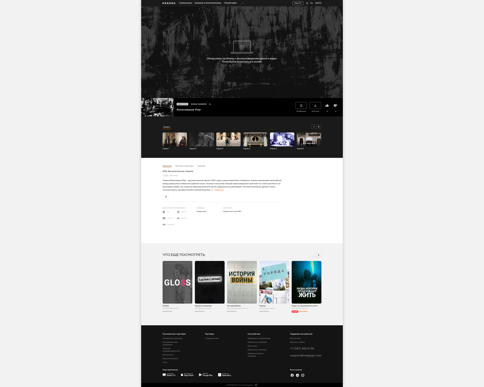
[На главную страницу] (169, 3)
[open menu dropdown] (243, 3)
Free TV (298, 3)
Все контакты (295, 338)
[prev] (313, 127)
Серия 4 (246, 149)
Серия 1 (166, 149)
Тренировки (230, 3)
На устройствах (254, 334)
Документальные (176, 171)
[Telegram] (297, 375)
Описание (167, 166)
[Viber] (303, 375)
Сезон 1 (166, 127)
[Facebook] (292, 375)
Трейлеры (201, 166)
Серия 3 (219, 149)
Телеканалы (185, 3)
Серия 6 (300, 149)
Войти (318, 3)
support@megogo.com (305, 355)
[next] (318, 127)
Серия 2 (192, 149)
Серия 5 (273, 149)
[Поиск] (307, 3)
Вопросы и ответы (297, 342)
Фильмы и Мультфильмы (208, 3)
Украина (189, 171)
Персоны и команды (184, 166)
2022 (165, 171)
